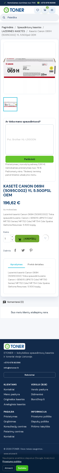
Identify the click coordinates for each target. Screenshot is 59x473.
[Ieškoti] (4, 17)
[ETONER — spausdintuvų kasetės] (14, 10)
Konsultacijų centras (15, 426)
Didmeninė (37, 394)
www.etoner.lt (10, 453)
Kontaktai (9, 389)
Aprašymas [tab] (16, 264)
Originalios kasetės (14, 399)
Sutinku (22, 468)
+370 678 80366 (46, 2)
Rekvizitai (30, 375)
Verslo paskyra (39, 389)
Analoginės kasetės (14, 404)
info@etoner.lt (11, 367)
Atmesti (9, 468)
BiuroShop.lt (38, 399)
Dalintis (15, 250)
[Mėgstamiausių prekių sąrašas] (37, 10)
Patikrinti (29, 159)
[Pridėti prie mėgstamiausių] (45, 238)
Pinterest (31, 250)
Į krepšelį (27, 239)
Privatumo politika (41, 416)
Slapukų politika (40, 421)
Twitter (23, 250)
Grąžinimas (10, 421)
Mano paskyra (12, 394)
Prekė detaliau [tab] (36, 264)
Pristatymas (10, 416)
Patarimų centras (13, 431)
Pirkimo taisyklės (40, 426)
